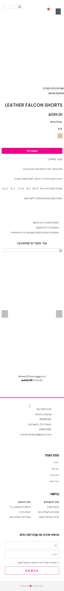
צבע (60, 128)
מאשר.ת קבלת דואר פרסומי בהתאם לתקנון (37, 562)
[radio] (59, 135)
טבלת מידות (56, 122)
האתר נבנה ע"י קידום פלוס (32, 586)
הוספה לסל (32, 151)
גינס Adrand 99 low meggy (32, 376)
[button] (58, 11)
